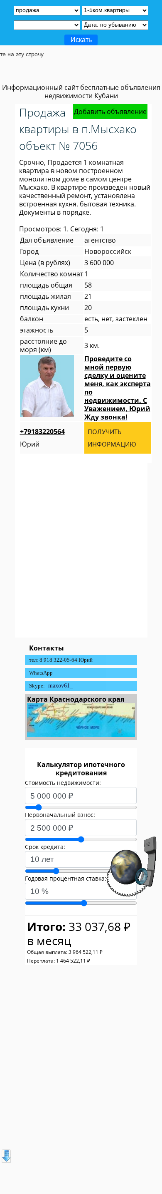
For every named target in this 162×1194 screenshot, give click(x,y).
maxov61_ (60, 686)
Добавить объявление (110, 111)
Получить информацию (112, 437)
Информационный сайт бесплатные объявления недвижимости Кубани (81, 91)
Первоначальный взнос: (60, 815)
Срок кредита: (45, 847)
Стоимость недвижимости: (63, 783)
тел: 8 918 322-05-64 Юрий (61, 660)
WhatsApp (41, 673)
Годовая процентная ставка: (65, 878)
